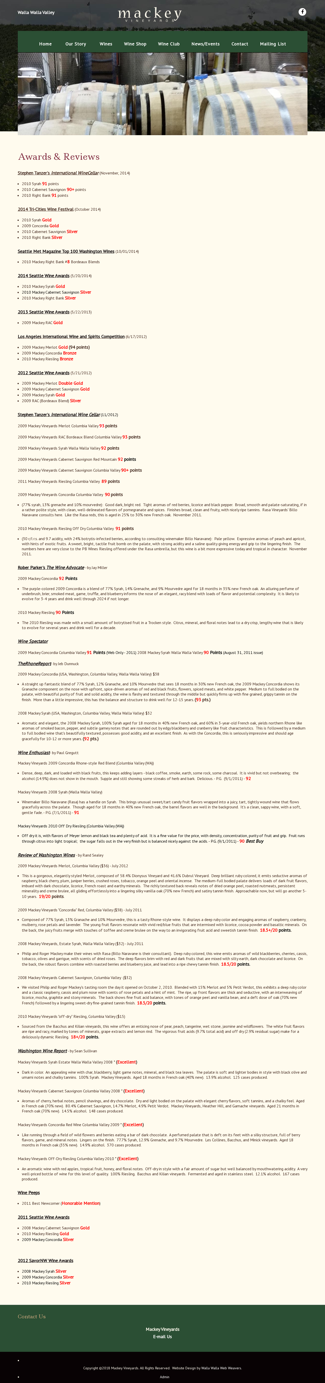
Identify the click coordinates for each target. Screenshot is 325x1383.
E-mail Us (162, 1336)
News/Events (205, 44)
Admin (164, 1377)
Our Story (76, 44)
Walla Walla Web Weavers (221, 1368)
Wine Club (169, 44)
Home (45, 44)
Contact (240, 44)
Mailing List (273, 44)
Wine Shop (135, 44)
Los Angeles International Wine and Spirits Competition (71, 336)
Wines (106, 44)
